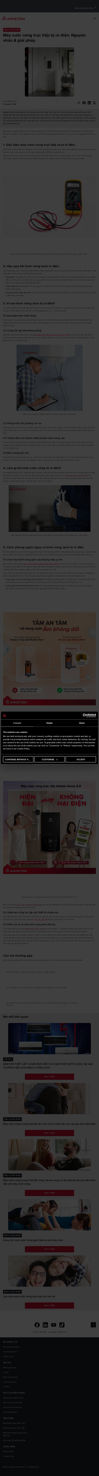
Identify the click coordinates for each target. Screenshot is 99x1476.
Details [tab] (49, 723)
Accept (81, 759)
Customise (48, 759)
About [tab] (82, 723)
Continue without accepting (19, 759)
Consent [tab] (17, 723)
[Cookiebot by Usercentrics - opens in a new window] (84, 715)
